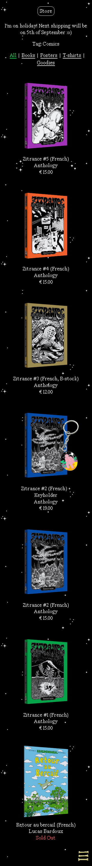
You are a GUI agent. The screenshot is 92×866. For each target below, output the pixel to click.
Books (28, 55)
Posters (48, 55)
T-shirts (72, 55)
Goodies (46, 63)
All (13, 55)
